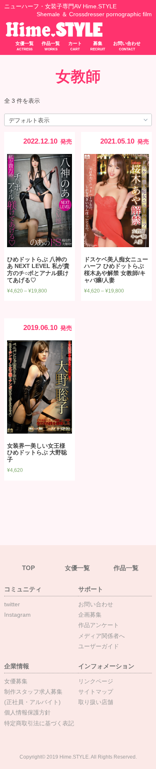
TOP (28, 567)
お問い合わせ (127, 46)
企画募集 (90, 614)
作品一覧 (51, 46)
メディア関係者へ (101, 636)
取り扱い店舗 (95, 702)
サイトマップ (95, 691)
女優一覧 (24, 46)
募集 (97, 46)
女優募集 (15, 681)
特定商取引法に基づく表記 (39, 723)
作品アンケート (98, 625)
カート (75, 46)
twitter (12, 604)
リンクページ (95, 681)
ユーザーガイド (98, 646)
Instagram (17, 614)
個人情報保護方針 (27, 712)
